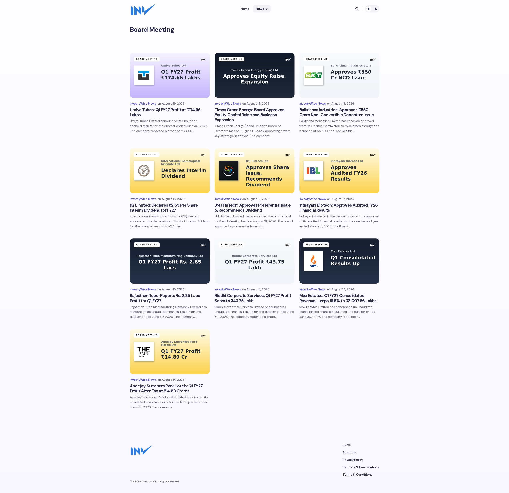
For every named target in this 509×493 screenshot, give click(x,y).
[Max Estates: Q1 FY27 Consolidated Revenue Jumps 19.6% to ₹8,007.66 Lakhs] (339, 261)
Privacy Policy (353, 460)
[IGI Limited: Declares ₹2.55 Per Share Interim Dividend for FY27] (170, 170)
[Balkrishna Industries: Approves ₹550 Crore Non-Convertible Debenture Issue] (339, 75)
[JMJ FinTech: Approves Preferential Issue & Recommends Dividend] (255, 170)
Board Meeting (147, 59)
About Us (349, 452)
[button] (357, 9)
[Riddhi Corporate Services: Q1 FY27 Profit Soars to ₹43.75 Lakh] (255, 261)
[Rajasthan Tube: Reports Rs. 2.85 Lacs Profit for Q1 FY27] (170, 261)
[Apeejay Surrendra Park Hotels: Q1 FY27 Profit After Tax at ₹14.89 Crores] (170, 351)
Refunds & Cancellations (361, 467)
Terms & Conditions (357, 474)
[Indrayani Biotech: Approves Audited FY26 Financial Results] (339, 170)
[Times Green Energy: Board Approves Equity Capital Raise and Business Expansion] (255, 75)
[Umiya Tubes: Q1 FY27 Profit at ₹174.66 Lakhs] (170, 75)
